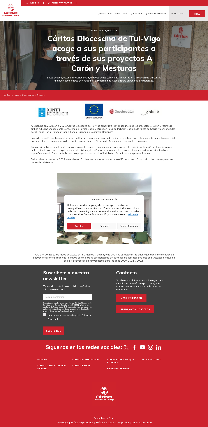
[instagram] (150, 347)
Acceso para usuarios (62, 3)
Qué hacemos (121, 14)
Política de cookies (106, 422)
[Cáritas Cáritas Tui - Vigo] (10, 10)
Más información (131, 298)
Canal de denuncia (142, 422)
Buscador (34, 3)
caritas (57, 311)
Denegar (104, 226)
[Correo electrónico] (67, 297)
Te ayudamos (177, 14)
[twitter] (126, 347)
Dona (197, 14)
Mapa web (124, 422)
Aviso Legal (72, 315)
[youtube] (142, 347)
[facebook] (134, 347)
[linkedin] (158, 347)
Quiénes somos (105, 14)
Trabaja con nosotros (135, 309)
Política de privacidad (82, 422)
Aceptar (79, 226)
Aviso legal (62, 422)
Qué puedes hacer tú (156, 14)
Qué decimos (137, 14)
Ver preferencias (129, 226)
